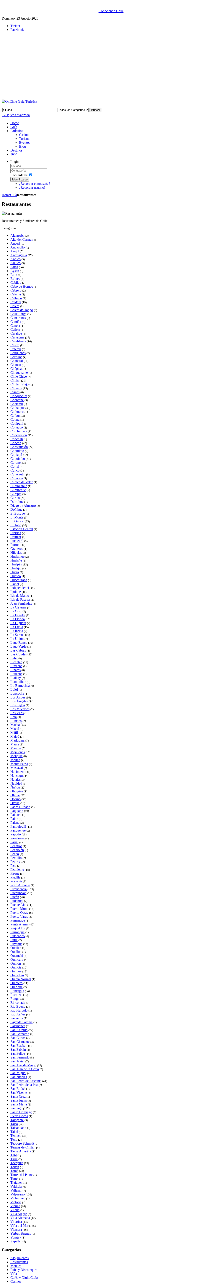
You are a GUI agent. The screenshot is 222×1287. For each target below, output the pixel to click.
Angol (14, 251)
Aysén (14, 271)
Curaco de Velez (21, 482)
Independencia (20, 588)
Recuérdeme (19, 175)
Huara (14, 572)
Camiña (15, 321)
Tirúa (14, 1159)
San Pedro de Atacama (25, 1081)
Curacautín (17, 474)
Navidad (16, 783)
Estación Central (21, 529)
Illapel (14, 584)
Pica (13, 865)
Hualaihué (17, 556)
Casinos (15, 1281)
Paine (14, 818)
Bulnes (15, 278)
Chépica (16, 368)
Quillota (15, 967)
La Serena (17, 635)
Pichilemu (17, 869)
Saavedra (16, 1018)
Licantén (16, 662)
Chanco (15, 365)
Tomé (14, 1171)
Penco (14, 854)
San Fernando (19, 1057)
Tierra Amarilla (20, 1151)
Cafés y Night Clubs (24, 1277)
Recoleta (16, 995)
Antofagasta (18, 255)
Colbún (15, 415)
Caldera (15, 302)
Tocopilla (16, 1163)
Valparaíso (17, 1194)
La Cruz (16, 611)
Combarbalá (18, 431)
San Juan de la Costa (24, 1069)
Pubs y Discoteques (23, 1270)
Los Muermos (19, 709)
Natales (15, 779)
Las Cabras (18, 650)
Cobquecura (18, 396)
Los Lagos (17, 705)
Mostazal (16, 768)
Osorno (15, 799)
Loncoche (17, 693)
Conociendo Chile (111, 11)
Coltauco (16, 427)
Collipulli (16, 423)
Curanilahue (18, 486)
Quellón (15, 952)
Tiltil (13, 1155)
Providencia (18, 889)
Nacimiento (18, 772)
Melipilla (16, 756)
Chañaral (16, 361)
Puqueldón (17, 928)
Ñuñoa (15, 787)
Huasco (15, 576)
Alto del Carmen (21, 239)
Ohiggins (16, 791)
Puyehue (16, 944)
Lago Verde (18, 646)
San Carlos (17, 1038)
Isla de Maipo (19, 595)
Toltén (14, 1167)
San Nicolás (18, 1077)
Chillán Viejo (19, 384)
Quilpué (15, 971)
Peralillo (16, 858)
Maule (14, 744)
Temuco (15, 1135)
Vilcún (15, 1210)
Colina (15, 419)
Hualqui (15, 568)
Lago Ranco (18, 642)
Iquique (15, 591)
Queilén (15, 948)
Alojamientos (19, 1258)
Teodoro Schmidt (22, 1143)
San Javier (17, 1061)
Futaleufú (16, 541)
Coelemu (16, 404)
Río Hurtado (19, 1010)
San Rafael (17, 1088)
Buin (13, 275)
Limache (16, 666)
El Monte (16, 517)
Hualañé (16, 560)
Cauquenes (18, 353)
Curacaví (16, 478)
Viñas (14, 1273)
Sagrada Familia (21, 1022)
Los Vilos (17, 713)
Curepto (15, 494)
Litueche (16, 674)
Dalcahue (16, 501)
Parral (14, 842)
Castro (14, 345)
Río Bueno (17, 1006)
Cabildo (15, 282)
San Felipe (17, 1053)
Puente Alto (18, 905)
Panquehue (18, 830)
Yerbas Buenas (20, 1233)
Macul (14, 728)
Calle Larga (18, 314)
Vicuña (15, 1206)
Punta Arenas (19, 924)
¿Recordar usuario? (32, 187)
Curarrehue (18, 490)
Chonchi (16, 388)
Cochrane (17, 400)
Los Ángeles (19, 701)
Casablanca (18, 341)
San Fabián (18, 1049)
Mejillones (17, 752)
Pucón (14, 897)
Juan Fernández (21, 603)
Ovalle (15, 803)
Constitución (19, 447)
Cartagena (17, 337)
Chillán (15, 380)
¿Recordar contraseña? (34, 183)
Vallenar (16, 1190)
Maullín (15, 748)
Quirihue (16, 987)
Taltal (14, 1132)
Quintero (16, 983)
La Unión (17, 638)
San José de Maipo (23, 1065)
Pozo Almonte (20, 885)
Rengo (15, 998)
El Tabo (15, 525)
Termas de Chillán (22, 1147)
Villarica (16, 1222)
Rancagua (17, 991)
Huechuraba (18, 580)
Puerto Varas (19, 916)
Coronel (15, 462)
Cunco (15, 470)
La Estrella (17, 615)
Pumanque (17, 920)
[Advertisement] (108, 65)
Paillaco (15, 815)
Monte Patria (19, 764)
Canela (15, 325)
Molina (15, 760)
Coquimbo (17, 458)
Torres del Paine (21, 1175)
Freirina (15, 533)
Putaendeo (17, 936)
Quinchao (17, 975)
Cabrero (15, 290)
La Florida (17, 619)
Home (6, 195)
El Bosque (17, 513)
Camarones (18, 318)
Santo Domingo (21, 1112)
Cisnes (15, 392)
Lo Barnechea (20, 685)
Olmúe (15, 795)
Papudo (15, 834)
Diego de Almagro (23, 505)
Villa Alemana (20, 1218)
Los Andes (17, 697)
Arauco (15, 263)
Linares (15, 670)
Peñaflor (16, 846)
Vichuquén (17, 1198)
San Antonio (19, 1030)
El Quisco (17, 521)
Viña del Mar (19, 1225)
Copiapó (16, 455)
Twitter (15, 26)
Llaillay (15, 678)
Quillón (15, 963)
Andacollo (17, 247)
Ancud (15, 243)
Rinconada (17, 1002)
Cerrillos (16, 357)
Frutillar (15, 537)
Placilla (15, 877)
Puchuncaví (18, 893)
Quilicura (16, 959)
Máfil (14, 732)
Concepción (18, 435)
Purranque (17, 932)
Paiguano (16, 811)
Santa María (18, 1104)
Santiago (16, 1108)
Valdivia (16, 1186)
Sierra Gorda (19, 1116)
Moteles (15, 1266)
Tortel (14, 1178)
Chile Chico (18, 376)
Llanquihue (18, 682)
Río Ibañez (17, 1014)
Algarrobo (17, 235)
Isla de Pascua (20, 599)
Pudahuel (16, 901)
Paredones (17, 838)
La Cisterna (18, 607)
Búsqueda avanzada (16, 115)
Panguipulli (18, 826)
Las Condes (18, 654)
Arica (14, 267)
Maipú (14, 736)
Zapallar (16, 1241)
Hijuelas (16, 552)
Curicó (15, 498)
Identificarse (20, 179)
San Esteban (18, 1045)
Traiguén (16, 1182)
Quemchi (16, 955)
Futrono (15, 545)
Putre (14, 940)
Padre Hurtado (20, 807)
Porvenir (16, 881)
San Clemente (19, 1042)
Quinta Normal (20, 979)
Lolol (14, 689)
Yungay (15, 1237)
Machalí (15, 725)
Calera (14, 306)
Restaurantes (19, 1262)
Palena (15, 822)
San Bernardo (19, 1034)
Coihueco (17, 411)
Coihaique (17, 408)
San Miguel (18, 1073)
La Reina (16, 631)
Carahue (16, 333)
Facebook (17, 30)
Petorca (15, 862)
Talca (14, 1124)
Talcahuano (18, 1128)
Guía (13, 195)
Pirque (14, 873)
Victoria (15, 1202)
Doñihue (16, 509)
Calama (15, 294)
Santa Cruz (18, 1096)
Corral (14, 466)
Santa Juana (18, 1100)
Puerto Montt (19, 908)
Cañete (15, 329)
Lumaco (16, 721)
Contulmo (17, 451)
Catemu (15, 349)
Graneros (16, 548)
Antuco (15, 259)
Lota (13, 717)
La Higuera (18, 623)
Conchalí (16, 439)
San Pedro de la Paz (24, 1085)
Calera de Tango (21, 310)
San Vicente (18, 1092)
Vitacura (16, 1229)
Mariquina (17, 740)
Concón (15, 443)
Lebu (14, 658)
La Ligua (16, 627)
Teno (13, 1139)
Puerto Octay (19, 912)
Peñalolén (17, 850)
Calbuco (16, 298)
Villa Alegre (18, 1214)
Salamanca (17, 1026)
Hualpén (16, 564)
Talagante (17, 1120)
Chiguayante (19, 372)
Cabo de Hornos (21, 286)
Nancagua (17, 775)
